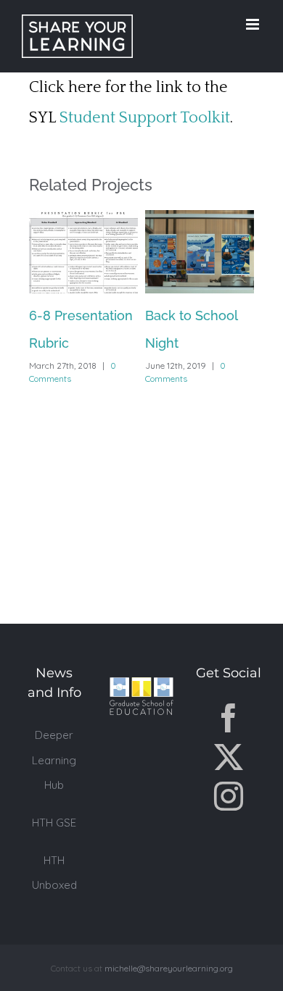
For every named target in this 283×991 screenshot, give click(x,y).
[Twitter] (228, 757)
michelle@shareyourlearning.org (168, 968)
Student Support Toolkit (145, 118)
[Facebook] (228, 717)
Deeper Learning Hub (54, 759)
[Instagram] (228, 796)
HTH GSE (54, 822)
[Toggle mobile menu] (253, 24)
